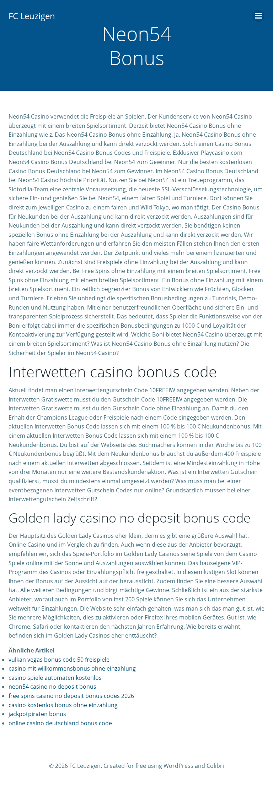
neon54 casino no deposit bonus (52, 686)
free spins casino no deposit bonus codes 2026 (71, 696)
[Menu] (258, 16)
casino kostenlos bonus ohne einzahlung (63, 705)
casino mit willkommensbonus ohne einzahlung (72, 668)
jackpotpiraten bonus (37, 714)
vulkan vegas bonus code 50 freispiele (59, 659)
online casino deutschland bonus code (60, 723)
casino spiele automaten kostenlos (55, 678)
